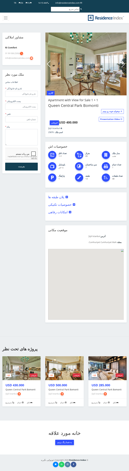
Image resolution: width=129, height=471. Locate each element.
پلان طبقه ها (56, 197)
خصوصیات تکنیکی (60, 204)
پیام (7, 126)
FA (28, 2)
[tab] (86, 197)
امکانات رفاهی (58, 212)
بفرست (21, 166)
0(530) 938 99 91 (12, 53)
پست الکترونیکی (13, 101)
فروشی (54, 122)
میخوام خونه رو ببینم (111, 111)
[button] (93, 92)
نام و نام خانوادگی (13, 88)
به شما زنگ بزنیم (64, 442)
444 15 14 (42, 2)
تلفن (8, 114)
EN (21, 2)
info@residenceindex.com (67, 2)
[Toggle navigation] (5, 18)
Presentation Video (110, 119)
